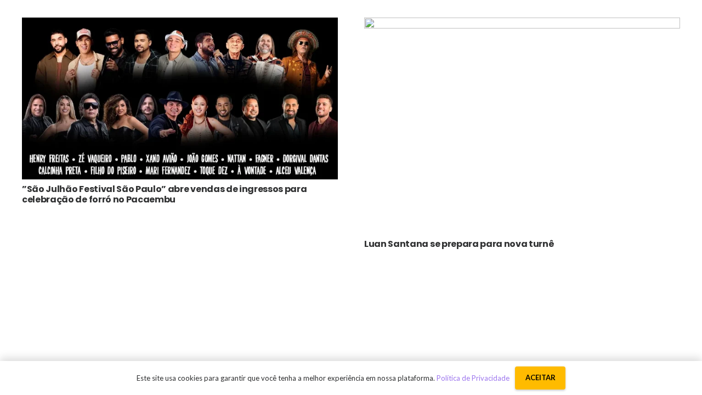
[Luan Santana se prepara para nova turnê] (522, 25)
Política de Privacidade (473, 378)
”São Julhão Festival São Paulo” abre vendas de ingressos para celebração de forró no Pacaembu (164, 194)
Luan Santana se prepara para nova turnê (459, 244)
